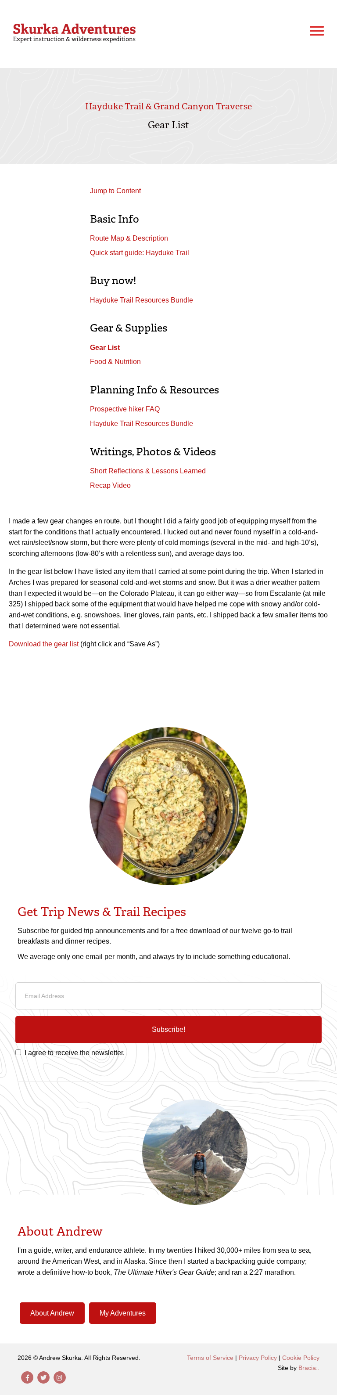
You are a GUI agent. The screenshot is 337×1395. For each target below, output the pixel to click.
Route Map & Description (129, 238)
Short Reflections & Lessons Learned (148, 471)
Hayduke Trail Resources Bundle (141, 300)
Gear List (105, 347)
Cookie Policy (300, 1357)
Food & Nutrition (115, 361)
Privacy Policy (258, 1357)
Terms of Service (210, 1357)
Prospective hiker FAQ (125, 409)
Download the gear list (44, 644)
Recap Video (110, 485)
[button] (168, 1029)
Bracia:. (308, 1367)
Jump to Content (115, 191)
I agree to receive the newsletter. (75, 1052)
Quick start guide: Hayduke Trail (139, 252)
